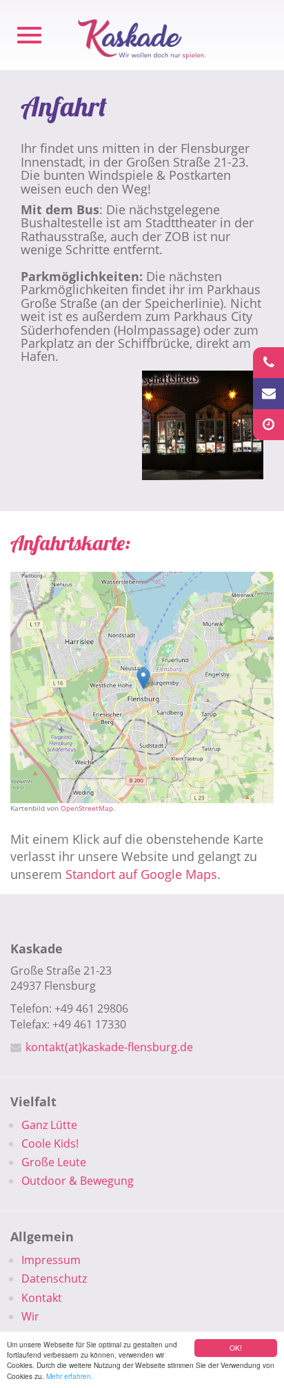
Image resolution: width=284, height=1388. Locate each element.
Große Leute (53, 1162)
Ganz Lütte (49, 1124)
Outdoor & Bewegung (77, 1180)
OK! (236, 1348)
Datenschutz (54, 1278)
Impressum (51, 1259)
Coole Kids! (50, 1143)
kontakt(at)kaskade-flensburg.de (109, 1047)
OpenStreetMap (87, 808)
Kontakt (41, 1297)
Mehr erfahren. (69, 1376)
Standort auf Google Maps (141, 874)
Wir (30, 1316)
